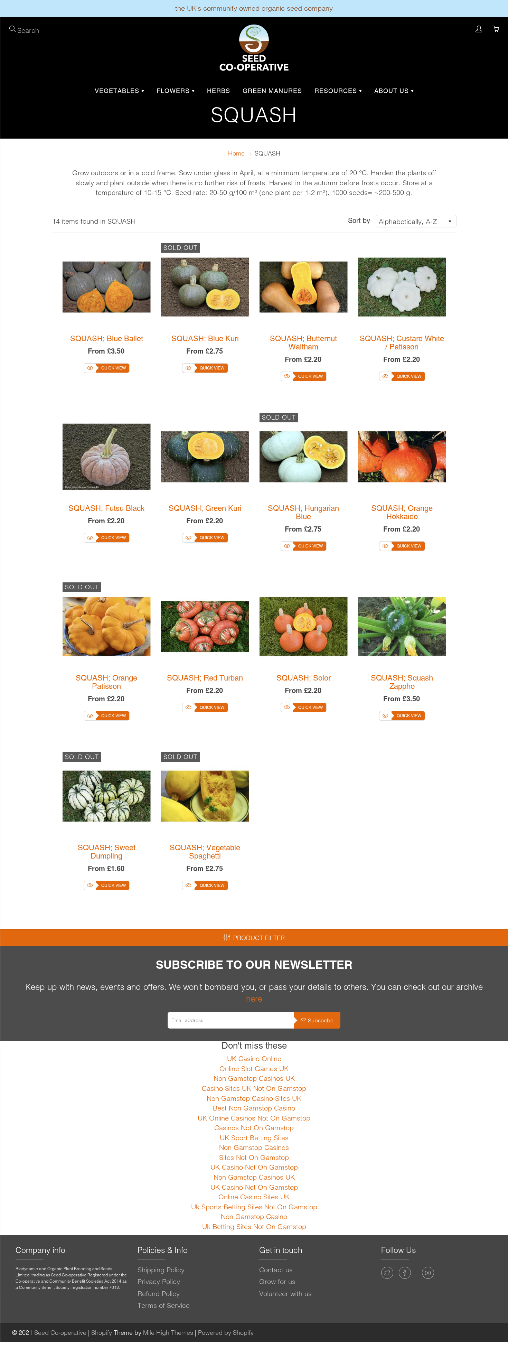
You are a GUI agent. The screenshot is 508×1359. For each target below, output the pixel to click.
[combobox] (416, 221)
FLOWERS (174, 90)
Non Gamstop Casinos (254, 1147)
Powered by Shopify (226, 1333)
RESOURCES (336, 90)
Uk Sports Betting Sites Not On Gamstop (254, 1206)
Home (236, 153)
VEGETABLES (118, 90)
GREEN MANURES (272, 90)
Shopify (101, 1333)
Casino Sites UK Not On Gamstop (254, 1088)
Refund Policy (159, 1293)
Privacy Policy (159, 1281)
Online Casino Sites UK (254, 1196)
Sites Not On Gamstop (254, 1157)
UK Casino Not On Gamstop (254, 1167)
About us (392, 90)
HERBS (218, 90)
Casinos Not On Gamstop (254, 1127)
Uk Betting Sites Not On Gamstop (254, 1226)
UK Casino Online (254, 1058)
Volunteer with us (285, 1293)
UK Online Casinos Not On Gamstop (254, 1118)
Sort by (359, 220)
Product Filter (259, 938)
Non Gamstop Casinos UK (254, 1078)
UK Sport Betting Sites (254, 1137)
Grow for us (277, 1281)
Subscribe (320, 1020)
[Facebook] (405, 1273)
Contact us (276, 1269)
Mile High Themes (168, 1333)
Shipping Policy (161, 1269)
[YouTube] (428, 1273)
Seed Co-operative (60, 1333)
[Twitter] (387, 1273)
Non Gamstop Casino (254, 1216)
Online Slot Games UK (254, 1068)
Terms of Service (164, 1305)
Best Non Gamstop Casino (254, 1108)
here (254, 999)
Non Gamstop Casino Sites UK (254, 1098)
